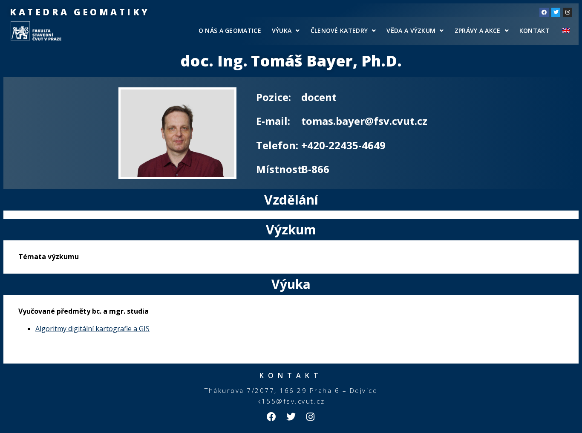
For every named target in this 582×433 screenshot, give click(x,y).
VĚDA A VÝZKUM (410, 30)
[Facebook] (544, 12)
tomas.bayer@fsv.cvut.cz (364, 121)
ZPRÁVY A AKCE (478, 30)
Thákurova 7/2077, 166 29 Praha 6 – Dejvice (291, 390)
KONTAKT (534, 30)
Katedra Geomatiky (80, 12)
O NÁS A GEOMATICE (230, 30)
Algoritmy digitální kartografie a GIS (92, 328)
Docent (319, 97)
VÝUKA (282, 30)
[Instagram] (567, 12)
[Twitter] (556, 12)
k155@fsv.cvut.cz (291, 401)
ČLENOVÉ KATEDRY (339, 30)
